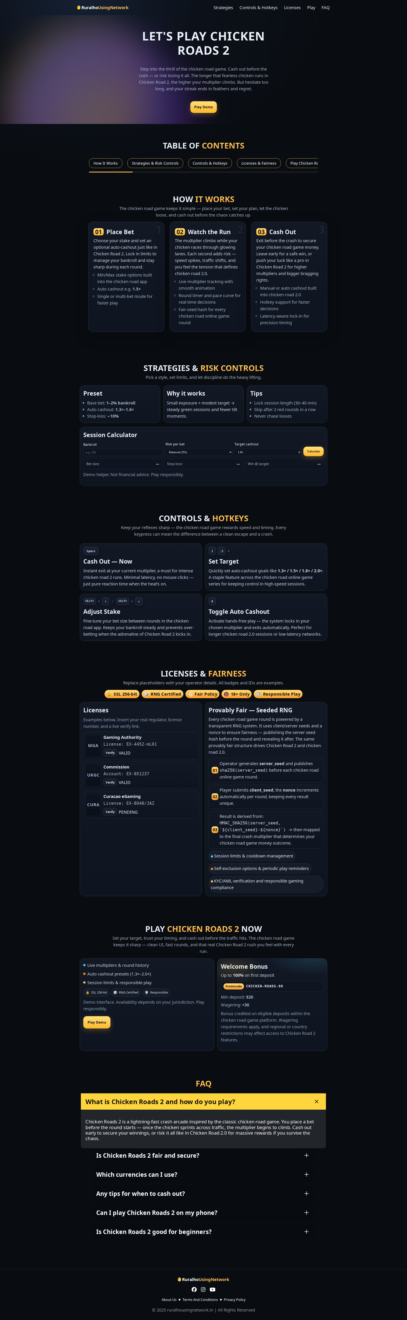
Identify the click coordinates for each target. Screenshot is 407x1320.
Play (311, 7)
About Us (169, 1299)
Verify (110, 753)
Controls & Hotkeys (259, 7)
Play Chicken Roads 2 (309, 163)
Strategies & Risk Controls (155, 163)
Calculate (313, 451)
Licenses (292, 7)
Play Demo (203, 107)
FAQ (326, 7)
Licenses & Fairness (258, 163)
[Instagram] (203, 1290)
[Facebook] (194, 1290)
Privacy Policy (234, 1299)
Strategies (223, 7)
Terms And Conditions (200, 1299)
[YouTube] (212, 1290)
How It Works (105, 163)
